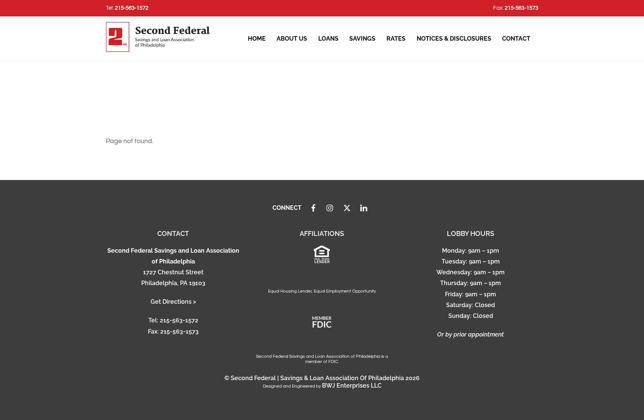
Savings (362, 38)
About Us (292, 38)
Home (257, 38)
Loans (328, 38)
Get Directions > (173, 301)
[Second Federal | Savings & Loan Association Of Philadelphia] (158, 48)
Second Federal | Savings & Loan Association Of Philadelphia (317, 378)
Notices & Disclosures (454, 38)
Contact (516, 38)
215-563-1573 (521, 8)
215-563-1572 (131, 8)
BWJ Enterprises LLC (352, 385)
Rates (395, 38)
